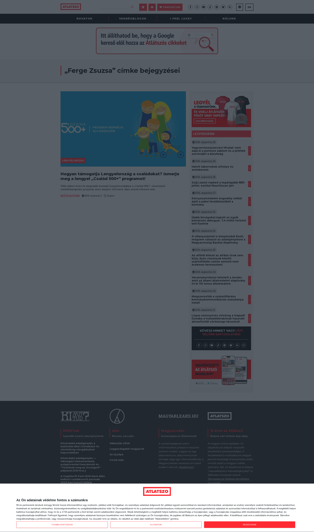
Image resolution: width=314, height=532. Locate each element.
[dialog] (157, 508)
